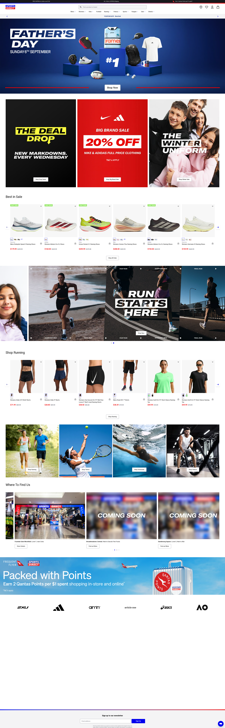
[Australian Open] (202, 607)
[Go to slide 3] (112, 549)
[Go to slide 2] (113, 343)
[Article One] (130, 607)
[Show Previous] (7, 227)
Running (106, 11)
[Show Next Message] (218, 16)
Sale (142, 11)
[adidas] (58, 607)
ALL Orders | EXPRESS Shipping (111, 1)
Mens (72, 11)
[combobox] (112, 7)
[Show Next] (218, 227)
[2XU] (23, 607)
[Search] (81, 7)
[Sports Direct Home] (10, 7)
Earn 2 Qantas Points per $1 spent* (183, 1)
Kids (90, 11)
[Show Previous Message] (7, 16)
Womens (81, 11)
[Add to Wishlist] (41, 206)
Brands (150, 11)
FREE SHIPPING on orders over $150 (41, 1)
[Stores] (201, 7)
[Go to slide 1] (111, 343)
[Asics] (166, 607)
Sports (125, 11)
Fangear (134, 11)
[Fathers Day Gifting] (112, 56)
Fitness (116, 11)
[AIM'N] (94, 607)
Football (98, 11)
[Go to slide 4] (114, 549)
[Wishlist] (206, 7)
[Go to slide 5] (116, 549)
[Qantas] (112, 576)
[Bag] (218, 7)
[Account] (212, 7)
